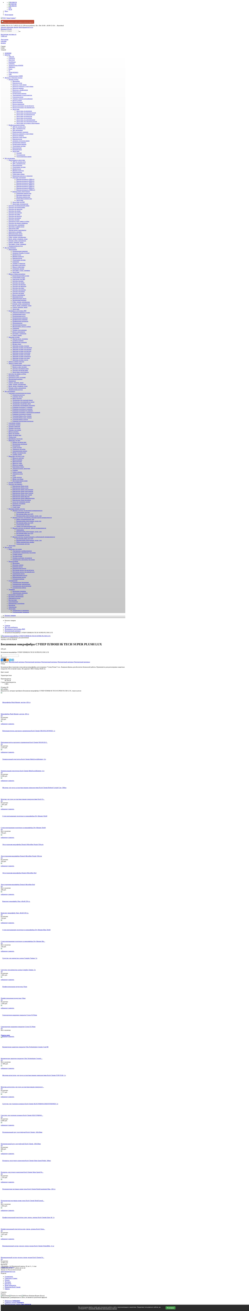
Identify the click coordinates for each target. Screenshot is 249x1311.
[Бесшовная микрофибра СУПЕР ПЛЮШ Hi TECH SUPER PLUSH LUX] (25, 636)
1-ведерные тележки (14, 423)
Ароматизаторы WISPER (16, 65)
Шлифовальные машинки (20, 319)
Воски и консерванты (18, 295)
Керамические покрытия (19, 342)
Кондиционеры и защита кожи (21, 365)
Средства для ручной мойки (17, 207)
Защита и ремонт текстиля (16, 361)
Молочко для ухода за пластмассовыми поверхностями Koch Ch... (22, 799)
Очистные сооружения (19, 177)
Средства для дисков (15, 211)
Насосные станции (17, 565)
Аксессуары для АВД (18, 202)
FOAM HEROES (13, 72)
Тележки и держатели (18, 263)
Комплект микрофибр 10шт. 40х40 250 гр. (15, 913)
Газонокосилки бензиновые (20, 582)
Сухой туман (16, 507)
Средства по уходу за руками (17, 377)
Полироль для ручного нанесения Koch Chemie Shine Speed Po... (22, 1172)
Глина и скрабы (17, 335)
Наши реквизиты (10, 1285)
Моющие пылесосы (18, 170)
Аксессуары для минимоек (24, 111)
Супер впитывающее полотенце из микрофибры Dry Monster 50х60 (23, 828)
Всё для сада (8, 547)
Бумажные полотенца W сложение (22, 410)
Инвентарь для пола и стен (16, 456)
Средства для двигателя (15, 209)
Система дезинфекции (15, 482)
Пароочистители (17, 83)
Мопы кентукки (17, 461)
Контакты (8, 1283)
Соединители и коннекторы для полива (24, 552)
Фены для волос (17, 398)
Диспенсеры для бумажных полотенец (23, 405)
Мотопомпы (16, 563)
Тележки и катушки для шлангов (22, 558)
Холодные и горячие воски (16, 226)
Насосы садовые (17, 100)
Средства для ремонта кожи (20, 368)
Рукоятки (15, 470)
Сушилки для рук (17, 396)
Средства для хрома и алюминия (18, 223)
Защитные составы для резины (21, 353)
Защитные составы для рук (20, 360)
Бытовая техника (13, 79)
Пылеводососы (16, 169)
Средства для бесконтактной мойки (19, 205)
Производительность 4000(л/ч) (25, 184)
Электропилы (12, 607)
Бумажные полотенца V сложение (22, 407)
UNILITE (11, 56)
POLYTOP (12, 60)
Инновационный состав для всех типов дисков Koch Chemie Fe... (22, 1257)
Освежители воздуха (18, 395)
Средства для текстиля (15, 216)
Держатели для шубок (18, 449)
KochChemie (12, 62)
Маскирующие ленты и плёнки (21, 326)
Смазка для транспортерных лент (26, 526)
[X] (5, 660)
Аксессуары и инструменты (20, 372)
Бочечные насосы (17, 566)
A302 (10, 74)
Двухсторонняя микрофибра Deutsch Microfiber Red (18, 884)
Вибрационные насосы (19, 577)
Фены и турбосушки (18, 267)
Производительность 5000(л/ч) (25, 186)
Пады (14, 475)
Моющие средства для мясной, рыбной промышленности (29, 528)
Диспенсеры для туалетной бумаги (22, 400)
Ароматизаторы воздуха (16, 246)
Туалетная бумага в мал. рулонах (22, 417)
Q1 (9, 70)
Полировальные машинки (20, 251)
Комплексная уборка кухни (20, 488)
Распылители (16, 445)
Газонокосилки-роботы (19, 587)
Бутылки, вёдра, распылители (17, 240)
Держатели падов (17, 474)
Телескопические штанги (19, 451)
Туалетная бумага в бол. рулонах (22, 416)
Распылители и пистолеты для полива (23, 559)
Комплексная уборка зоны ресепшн (22, 489)
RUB (15, 2)
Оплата (7, 1280)
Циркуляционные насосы (19, 575)
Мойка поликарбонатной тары (25, 519)
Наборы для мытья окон (19, 442)
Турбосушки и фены (18, 174)
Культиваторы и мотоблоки (16, 603)
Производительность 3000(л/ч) (25, 183)
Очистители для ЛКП (18, 279)
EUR (15, 6)
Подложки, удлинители (19, 333)
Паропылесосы (16, 91)
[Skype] (10, 660)
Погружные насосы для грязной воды (23, 572)
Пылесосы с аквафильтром (20, 90)
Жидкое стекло (16, 344)
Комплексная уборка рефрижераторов (23, 498)
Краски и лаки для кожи (19, 367)
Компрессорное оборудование (21, 191)
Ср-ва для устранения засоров (21, 502)
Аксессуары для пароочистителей (26, 113)
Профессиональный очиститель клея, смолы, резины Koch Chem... (23, 1229)
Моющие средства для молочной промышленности (27, 510)
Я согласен (170, 1308)
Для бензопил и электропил (20, 610)
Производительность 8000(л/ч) (25, 188)
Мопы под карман (17, 465)
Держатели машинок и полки (21, 312)
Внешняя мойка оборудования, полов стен (28, 521)
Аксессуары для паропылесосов (25, 114)
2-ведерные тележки (14, 424)
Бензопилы (12, 605)
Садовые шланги (17, 554)
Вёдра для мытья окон (15, 435)
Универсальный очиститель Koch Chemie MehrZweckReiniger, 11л (22, 771)
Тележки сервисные (14, 426)
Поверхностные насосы (19, 568)
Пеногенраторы (16, 148)
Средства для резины (15, 218)
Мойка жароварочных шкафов (25, 542)
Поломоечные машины (19, 142)
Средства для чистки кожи (20, 370)
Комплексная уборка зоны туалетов (22, 493)
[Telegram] (13, 660)
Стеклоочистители (17, 97)
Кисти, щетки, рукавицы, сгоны (18, 239)
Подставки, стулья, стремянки (17, 244)
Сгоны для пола (17, 477)
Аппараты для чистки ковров (20, 141)
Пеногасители (16, 505)
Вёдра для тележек (14, 433)
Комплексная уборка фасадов (20, 496)
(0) (2, 716)
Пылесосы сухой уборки (19, 84)
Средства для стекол (14, 214)
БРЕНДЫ (7, 55)
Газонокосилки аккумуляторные (21, 586)
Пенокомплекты (17, 149)
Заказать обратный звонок (9, 27)
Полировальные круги (18, 316)
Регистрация (9, 14)
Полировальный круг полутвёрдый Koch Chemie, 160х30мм (21, 1144)
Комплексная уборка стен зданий (22, 495)
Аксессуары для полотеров (24, 118)
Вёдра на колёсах (13, 431)
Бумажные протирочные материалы (22, 421)
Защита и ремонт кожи (15, 363)
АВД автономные (17, 130)
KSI (10, 7)
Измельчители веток (14, 598)
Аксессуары (15, 109)
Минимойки (16, 81)
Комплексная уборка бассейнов (21, 500)
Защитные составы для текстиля (21, 351)
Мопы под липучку (18, 458)
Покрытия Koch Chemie (12, 1287)
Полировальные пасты (18, 314)
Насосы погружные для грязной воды (23, 107)
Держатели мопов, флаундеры (21, 468)
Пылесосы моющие (18, 88)
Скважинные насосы (18, 573)
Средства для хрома (18, 293)
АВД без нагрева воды (19, 127)
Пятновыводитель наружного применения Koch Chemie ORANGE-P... (24, 742)
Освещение (15, 261)
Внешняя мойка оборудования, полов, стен (29, 516)
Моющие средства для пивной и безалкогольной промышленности (32, 517)
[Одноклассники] (7, 660)
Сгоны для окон (17, 447)
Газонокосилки (13, 580)
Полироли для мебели (18, 503)
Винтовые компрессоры (23, 195)
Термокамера (20, 530)
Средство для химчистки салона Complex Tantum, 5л (18, 970)
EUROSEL (12, 63)
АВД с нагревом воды (18, 128)
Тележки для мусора (14, 428)
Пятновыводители (17, 297)
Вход (6, 11)
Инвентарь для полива (15, 549)
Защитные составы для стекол (21, 358)
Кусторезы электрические (16, 596)
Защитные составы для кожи (20, 346)
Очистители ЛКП (14, 228)
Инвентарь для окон (14, 440)
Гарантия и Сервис (11, 1278)
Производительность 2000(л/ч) (25, 181)
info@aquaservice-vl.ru (26, 27)
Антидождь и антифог (15, 232)
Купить (4, 658)
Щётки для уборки (17, 479)
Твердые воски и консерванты (17, 230)
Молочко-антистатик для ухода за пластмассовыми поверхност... (22, 1087)
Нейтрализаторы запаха (15, 233)
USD (15, 4)
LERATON (12, 58)
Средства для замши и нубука (17, 374)
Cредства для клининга (15, 484)
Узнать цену (5, 1035)
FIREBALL (12, 67)
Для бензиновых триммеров (20, 612)
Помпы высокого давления (20, 132)
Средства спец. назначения (16, 225)
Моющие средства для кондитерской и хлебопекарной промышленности (33, 537)
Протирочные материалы (19, 444)
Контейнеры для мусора (15, 438)
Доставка (8, 1282)
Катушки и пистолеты (18, 265)
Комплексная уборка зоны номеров (22, 491)
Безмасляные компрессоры (24, 198)
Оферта (7, 1289)
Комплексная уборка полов (20, 486)
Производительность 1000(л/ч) (25, 179)
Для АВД (19, 153)
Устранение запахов (18, 268)
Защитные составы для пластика (21, 349)
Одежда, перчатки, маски (16, 242)
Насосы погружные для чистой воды (23, 106)
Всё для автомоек (10, 158)
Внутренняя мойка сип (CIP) (24, 514)
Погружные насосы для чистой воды (23, 570)
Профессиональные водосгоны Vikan (13, 998)
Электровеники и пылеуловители (22, 95)
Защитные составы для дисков (21, 354)
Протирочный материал (15, 235)
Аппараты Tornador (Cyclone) (21, 253)
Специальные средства (23, 512)
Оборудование (13, 249)
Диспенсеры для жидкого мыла (21, 403)
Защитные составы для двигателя (22, 347)
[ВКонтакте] (2, 660)
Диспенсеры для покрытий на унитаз (23, 402)
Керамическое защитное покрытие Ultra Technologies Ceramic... (21, 1058)
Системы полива (17, 556)
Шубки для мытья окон (19, 452)
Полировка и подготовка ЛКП (17, 311)
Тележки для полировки (19, 330)
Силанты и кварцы (17, 340)
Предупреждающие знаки (20, 481)
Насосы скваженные (18, 104)
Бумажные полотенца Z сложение (22, 409)
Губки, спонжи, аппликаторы (17, 237)
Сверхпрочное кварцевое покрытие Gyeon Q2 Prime (18, 1026)
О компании (9, 1276)
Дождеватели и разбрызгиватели (22, 551)
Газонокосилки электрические (21, 584)
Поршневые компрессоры (23, 193)
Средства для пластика (15, 212)
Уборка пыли (12, 437)
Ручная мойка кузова (18, 277)
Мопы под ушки (17, 463)
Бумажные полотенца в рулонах (21, 414)
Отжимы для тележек (15, 430)
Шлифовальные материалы (20, 321)
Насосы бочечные (17, 102)
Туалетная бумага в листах (20, 419)
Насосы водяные (13, 561)
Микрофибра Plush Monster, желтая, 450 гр (15, 714)
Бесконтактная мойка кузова (20, 275)
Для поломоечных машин (23, 156)
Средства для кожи (14, 219)
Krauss (10, 69)
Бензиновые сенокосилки (16, 594)
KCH (10, 9)
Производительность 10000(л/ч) (25, 190)
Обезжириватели (17, 323)
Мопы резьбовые (17, 459)
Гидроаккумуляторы (18, 579)
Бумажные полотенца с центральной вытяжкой (26, 412)
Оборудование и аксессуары (17, 160)
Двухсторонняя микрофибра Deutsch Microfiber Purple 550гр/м (21, 856)
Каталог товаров (10, 615)
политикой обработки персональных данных (103, 1308)
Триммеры (12, 589)
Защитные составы (14, 337)
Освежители (12, 381)
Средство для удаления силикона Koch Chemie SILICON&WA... (22, 1115)
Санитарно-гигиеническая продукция (20, 393)
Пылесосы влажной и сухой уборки (22, 86)
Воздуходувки (13, 600)
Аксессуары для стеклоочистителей (26, 121)
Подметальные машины (19, 93)
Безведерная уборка (18, 467)
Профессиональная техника (17, 125)
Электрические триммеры (20, 593)
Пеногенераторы (17, 165)
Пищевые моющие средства (17, 509)
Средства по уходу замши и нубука (19, 221)
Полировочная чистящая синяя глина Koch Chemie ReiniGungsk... (22, 1200)
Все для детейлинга (10, 247)
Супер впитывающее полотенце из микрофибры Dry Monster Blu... (23, 941)
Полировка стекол (14, 375)
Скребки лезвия (17, 454)
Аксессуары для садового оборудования (27, 123)
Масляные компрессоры (23, 197)
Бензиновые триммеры (19, 591)
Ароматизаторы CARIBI (16, 76)
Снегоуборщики (13, 601)
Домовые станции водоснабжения (22, 98)
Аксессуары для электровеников (25, 120)
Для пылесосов (20, 155)
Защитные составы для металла (21, 356)
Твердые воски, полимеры (20, 339)
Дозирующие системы (18, 146)
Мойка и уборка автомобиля (17, 274)
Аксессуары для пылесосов (24, 116)
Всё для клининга (10, 391)
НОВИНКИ (8, 53)
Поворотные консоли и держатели (22, 176)
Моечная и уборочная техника (13, 77)
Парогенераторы (17, 172)
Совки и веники (17, 472)
